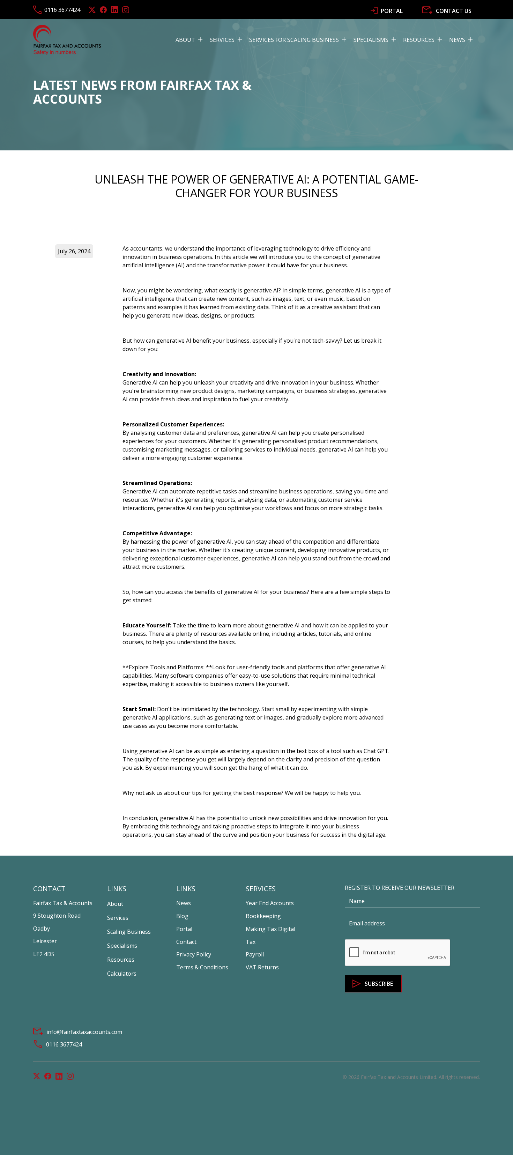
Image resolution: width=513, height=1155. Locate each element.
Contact (186, 942)
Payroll (255, 954)
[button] (193, 40)
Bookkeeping (263, 916)
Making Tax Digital (270, 929)
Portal (184, 929)
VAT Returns (262, 967)
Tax (250, 942)
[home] (67, 40)
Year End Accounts (270, 903)
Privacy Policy (193, 954)
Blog (182, 916)
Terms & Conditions (202, 967)
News (183, 903)
